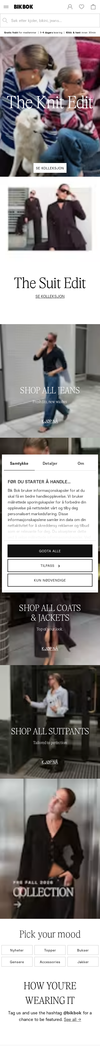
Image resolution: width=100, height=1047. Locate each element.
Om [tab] (81, 463)
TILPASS (47, 565)
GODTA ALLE (50, 551)
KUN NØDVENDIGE (50, 580)
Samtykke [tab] (19, 463)
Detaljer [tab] (50, 463)
